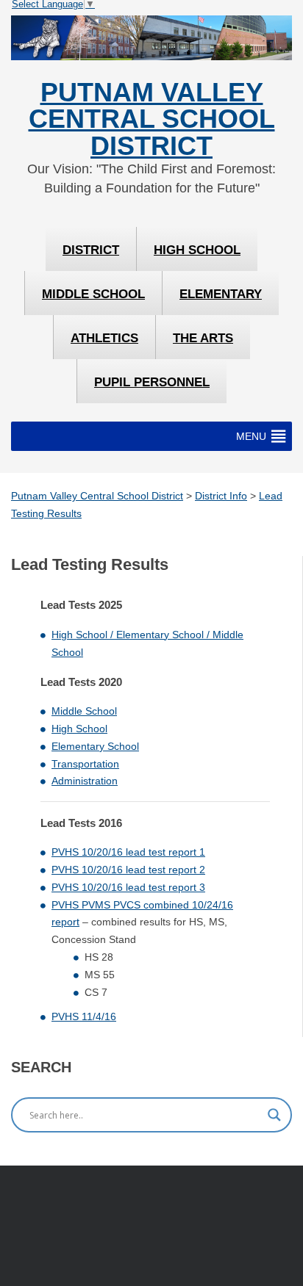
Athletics (104, 338)
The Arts (203, 338)
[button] (251, 436)
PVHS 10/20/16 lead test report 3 (128, 887)
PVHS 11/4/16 (83, 1016)
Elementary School (95, 746)
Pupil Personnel (152, 382)
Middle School (93, 294)
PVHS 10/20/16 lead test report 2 (128, 869)
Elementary (220, 294)
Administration (84, 781)
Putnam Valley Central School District (152, 119)
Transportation (85, 764)
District (91, 250)
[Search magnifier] (274, 1115)
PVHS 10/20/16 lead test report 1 (128, 852)
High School (197, 250)
